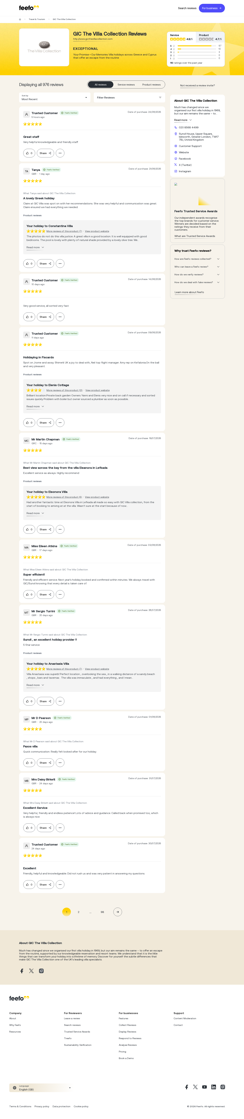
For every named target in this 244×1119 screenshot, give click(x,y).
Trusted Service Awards (77, 1031)
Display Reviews (127, 1031)
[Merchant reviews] (44, 47)
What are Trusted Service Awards (194, 235)
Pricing (122, 1051)
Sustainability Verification (77, 1045)
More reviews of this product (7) (64, 231)
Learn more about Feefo (189, 292)
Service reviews (126, 84)
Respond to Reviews (130, 1038)
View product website (97, 231)
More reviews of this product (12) (64, 390)
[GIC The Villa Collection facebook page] (21, 971)
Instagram (185, 171)
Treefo (68, 1038)
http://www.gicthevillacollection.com (93, 39)
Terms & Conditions (20, 1106)
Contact (178, 1025)
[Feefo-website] (29, 8)
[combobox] (54, 97)
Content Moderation (185, 1018)
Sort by (25, 95)
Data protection (61, 1106)
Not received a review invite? (197, 85)
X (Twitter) (185, 164)
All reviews (101, 84)
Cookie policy (81, 1106)
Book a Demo (126, 1058)
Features (123, 1018)
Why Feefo (15, 1025)
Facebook (185, 158)
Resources (15, 1031)
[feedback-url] (32, 124)
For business (210, 8)
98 (102, 911)
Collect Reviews (127, 1025)
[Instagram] (222, 1088)
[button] (54, 97)
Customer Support (190, 145)
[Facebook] (186, 1088)
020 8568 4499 (189, 127)
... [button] (90, 912)
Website (184, 152)
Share (43, 153)
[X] (195, 1088)
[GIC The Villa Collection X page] (31, 971)
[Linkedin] (213, 1088)
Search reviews (187, 8)
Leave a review (72, 1018)
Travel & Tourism (37, 19)
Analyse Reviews (128, 1045)
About (12, 1018)
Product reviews (151, 84)
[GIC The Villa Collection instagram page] (41, 971)
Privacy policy (42, 1106)
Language (24, 1086)
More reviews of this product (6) (64, 497)
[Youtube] (204, 1088)
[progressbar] (194, 45)
